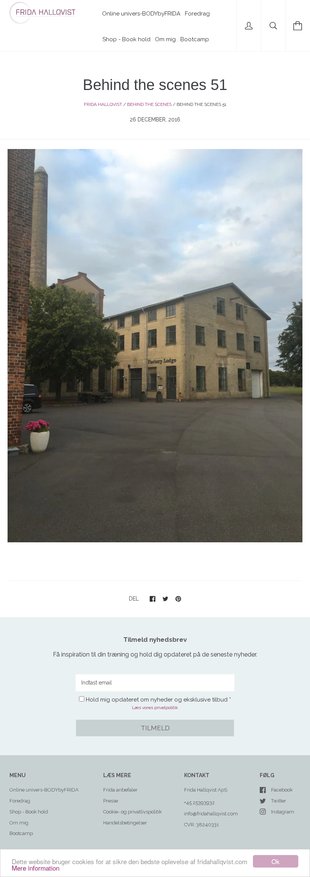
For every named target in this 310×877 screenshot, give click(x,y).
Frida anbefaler (120, 790)
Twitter (278, 801)
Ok (275, 861)
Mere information (35, 867)
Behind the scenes (149, 104)
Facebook (282, 790)
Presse (110, 801)
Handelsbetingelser (125, 823)
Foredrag (197, 13)
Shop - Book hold (126, 39)
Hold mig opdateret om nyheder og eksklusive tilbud (157, 699)
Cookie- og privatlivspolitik (132, 812)
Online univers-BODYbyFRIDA (141, 13)
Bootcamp (194, 39)
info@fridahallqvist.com (211, 813)
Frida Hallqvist (103, 104)
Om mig (165, 39)
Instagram (282, 812)
